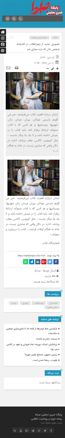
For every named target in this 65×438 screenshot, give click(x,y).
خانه (55, 37)
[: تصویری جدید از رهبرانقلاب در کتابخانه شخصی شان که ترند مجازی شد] (8, 68)
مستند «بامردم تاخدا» (46, 339)
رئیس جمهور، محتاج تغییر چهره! (41, 355)
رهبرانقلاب (39, 303)
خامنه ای (54, 303)
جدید (13, 303)
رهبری (25, 303)
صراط (37, 270)
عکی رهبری (52, 307)
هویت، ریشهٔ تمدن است (45, 360)
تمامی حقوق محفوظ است (51, 423)
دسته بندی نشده (39, 37)
